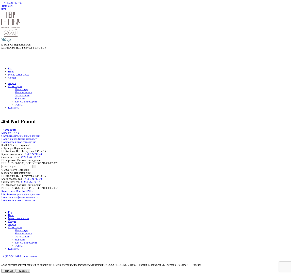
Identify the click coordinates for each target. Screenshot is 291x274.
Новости (20, 98)
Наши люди (21, 89)
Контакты (13, 107)
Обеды (12, 77)
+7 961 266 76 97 (30, 157)
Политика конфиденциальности (19, 139)
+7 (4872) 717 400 (33, 154)
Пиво (11, 71)
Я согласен (8, 271)
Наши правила (23, 92)
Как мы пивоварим (26, 101)
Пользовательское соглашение (18, 142)
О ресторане (15, 86)
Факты (19, 104)
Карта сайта (9, 129)
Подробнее (23, 271)
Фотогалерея (22, 95)
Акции (12, 83)
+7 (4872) (12, 2)
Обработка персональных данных (20, 135)
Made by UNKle (10, 132)
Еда (10, 68)
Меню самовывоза (18, 74)
